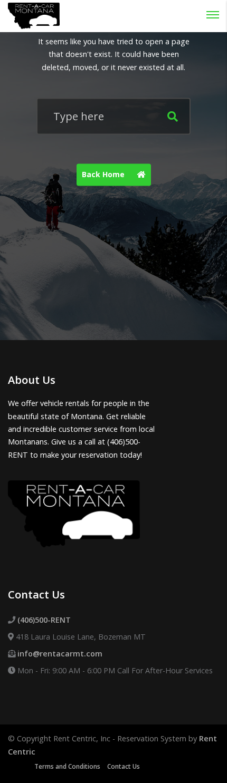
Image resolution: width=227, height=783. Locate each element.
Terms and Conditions (67, 766)
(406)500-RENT (44, 620)
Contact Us (123, 766)
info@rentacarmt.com (59, 654)
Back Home (104, 174)
